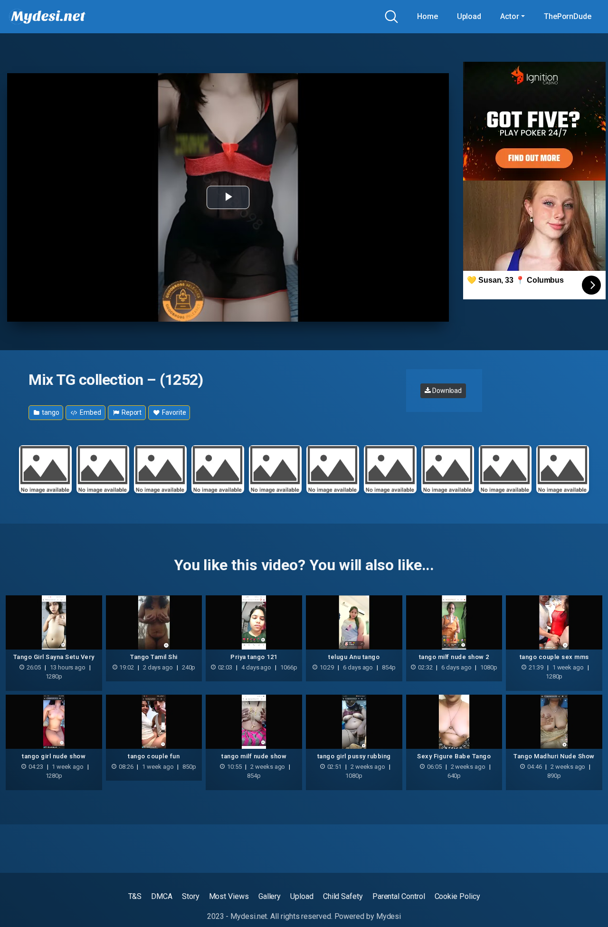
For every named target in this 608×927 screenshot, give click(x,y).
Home (427, 16)
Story (191, 896)
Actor (509, 16)
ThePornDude (567, 16)
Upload (469, 16)
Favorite (173, 412)
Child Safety (343, 896)
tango (49, 412)
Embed (89, 412)
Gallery (269, 896)
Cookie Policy (457, 896)
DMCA (161, 896)
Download (446, 390)
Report (131, 412)
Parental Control (398, 896)
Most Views (229, 896)
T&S (135, 896)
